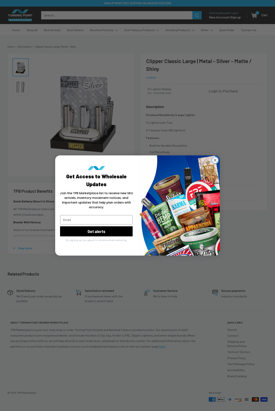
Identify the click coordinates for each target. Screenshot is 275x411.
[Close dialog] (215, 160)
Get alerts (96, 231)
